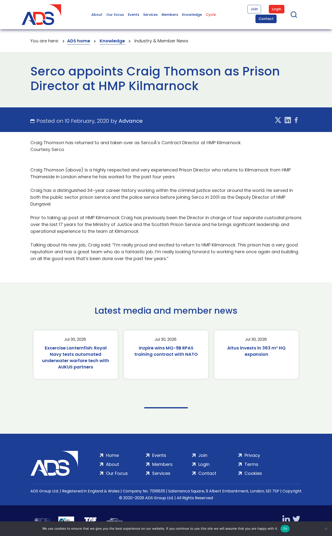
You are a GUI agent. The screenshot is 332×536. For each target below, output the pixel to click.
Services (150, 14)
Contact (266, 18)
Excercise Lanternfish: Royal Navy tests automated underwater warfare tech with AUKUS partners (75, 357)
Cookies (253, 473)
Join (254, 9)
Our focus (115, 14)
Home (112, 455)
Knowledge (192, 14)
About (96, 14)
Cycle (211, 14)
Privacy (252, 455)
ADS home (78, 41)
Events (133, 14)
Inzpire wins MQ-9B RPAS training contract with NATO (166, 351)
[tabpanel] (76, 354)
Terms (251, 464)
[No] (325, 528)
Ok (285, 528)
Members (170, 14)
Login (276, 9)
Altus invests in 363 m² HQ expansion (256, 351)
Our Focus (117, 473)
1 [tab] (166, 407)
